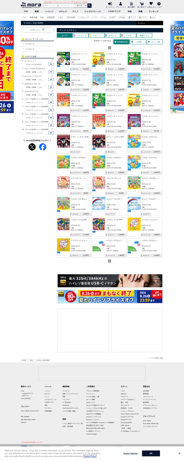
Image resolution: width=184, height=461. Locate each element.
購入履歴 (131, 7)
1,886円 (157, 235)
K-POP (113, 17)
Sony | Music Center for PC (30, 411)
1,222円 (86, 69)
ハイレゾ (49, 11)
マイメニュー (121, 7)
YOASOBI (71, 17)
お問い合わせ (125, 425)
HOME (24, 360)
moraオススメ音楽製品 (93, 414)
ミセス (60, 17)
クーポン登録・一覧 (92, 396)
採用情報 (146, 402)
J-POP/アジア (114, 11)
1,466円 (121, 255)
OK (151, 453)
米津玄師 (51, 17)
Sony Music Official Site (151, 423)
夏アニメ (132, 17)
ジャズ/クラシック (92, 11)
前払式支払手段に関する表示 (95, 428)
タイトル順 (155, 42)
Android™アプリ (126, 419)
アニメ (75, 11)
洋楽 (130, 11)
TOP (26, 11)
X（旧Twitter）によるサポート (130, 431)
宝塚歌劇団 (48, 411)
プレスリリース (148, 396)
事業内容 (146, 394)
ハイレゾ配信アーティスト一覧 (73, 423)
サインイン (110, 7)
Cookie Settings (91, 434)
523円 (86, 193)
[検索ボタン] (89, 6)
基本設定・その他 (126, 408)
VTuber (122, 17)
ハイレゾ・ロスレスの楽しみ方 (96, 408)
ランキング (154, 11)
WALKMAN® (25, 416)
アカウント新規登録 (92, 391)
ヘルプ (159, 7)
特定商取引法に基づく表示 (94, 425)
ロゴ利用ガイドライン (93, 431)
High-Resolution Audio (28, 419)
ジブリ (95, 17)
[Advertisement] (83, 330)
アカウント (124, 396)
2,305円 (86, 255)
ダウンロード (125, 405)
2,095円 (121, 235)
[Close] (179, 453)
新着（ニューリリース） (70, 394)
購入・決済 (124, 402)
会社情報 (146, 391)
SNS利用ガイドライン (150, 408)
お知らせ (123, 394)
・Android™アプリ (27, 393)
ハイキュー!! (83, 17)
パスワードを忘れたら (128, 399)
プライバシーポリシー (150, 405)
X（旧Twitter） (67, 402)
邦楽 (31, 360)
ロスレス (63, 11)
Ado (42, 17)
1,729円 (86, 235)
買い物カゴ (141, 7)
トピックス (66, 399)
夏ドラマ (143, 17)
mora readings (25, 398)
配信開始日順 (122, 42)
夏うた (152, 17)
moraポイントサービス (93, 417)
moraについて (90, 402)
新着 (37, 11)
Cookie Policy (90, 456)
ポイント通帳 (90, 399)
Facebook (66, 405)
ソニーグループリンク (150, 426)
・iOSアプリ (25, 396)
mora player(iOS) (126, 422)
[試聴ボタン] (51, 64)
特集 (141, 11)
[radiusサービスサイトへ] (110, 280)
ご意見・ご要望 (126, 428)
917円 (86, 131)
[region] (92, 453)
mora (22, 391)
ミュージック (146, 69)
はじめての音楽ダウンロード (95, 405)
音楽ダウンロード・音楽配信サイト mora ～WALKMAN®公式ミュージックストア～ (31, 5)
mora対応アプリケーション (95, 411)
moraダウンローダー (127, 417)
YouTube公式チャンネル (71, 408)
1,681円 (157, 152)
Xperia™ (24, 422)
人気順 (139, 42)
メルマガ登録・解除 (69, 411)
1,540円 (157, 193)
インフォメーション (149, 399)
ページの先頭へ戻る (156, 358)
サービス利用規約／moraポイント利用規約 (100, 422)
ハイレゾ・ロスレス (127, 411)
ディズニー (48, 408)
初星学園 (33, 17)
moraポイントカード (93, 419)
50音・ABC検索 (68, 426)
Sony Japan (147, 420)
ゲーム (103, 17)
